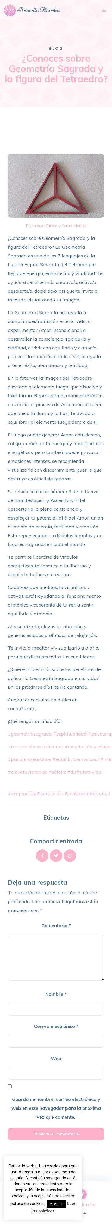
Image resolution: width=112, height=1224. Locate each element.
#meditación (78, 747)
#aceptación (21, 793)
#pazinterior (49, 747)
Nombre (56, 994)
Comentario (56, 925)
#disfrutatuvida (84, 772)
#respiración (21, 747)
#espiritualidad (70, 734)
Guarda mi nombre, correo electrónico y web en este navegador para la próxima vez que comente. (56, 1108)
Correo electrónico (56, 1026)
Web (56, 1058)
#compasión (49, 793)
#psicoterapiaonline (29, 759)
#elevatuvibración (28, 772)
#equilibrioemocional (75, 759)
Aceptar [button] (56, 1203)
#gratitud (100, 793)
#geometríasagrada (30, 734)
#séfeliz (57, 772)
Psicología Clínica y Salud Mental (56, 225)
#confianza (76, 793)
